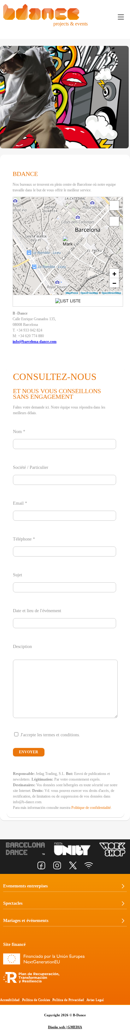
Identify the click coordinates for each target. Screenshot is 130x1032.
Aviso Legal (95, 1000)
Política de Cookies (36, 1000)
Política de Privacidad (68, 1000)
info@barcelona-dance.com (34, 341)
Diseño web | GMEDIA (65, 1027)
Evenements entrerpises (25, 886)
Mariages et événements (25, 920)
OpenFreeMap (89, 292)
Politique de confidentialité (91, 807)
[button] (68, 241)
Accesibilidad (10, 1000)
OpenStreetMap (111, 292)
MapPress (72, 292)
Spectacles (12, 903)
